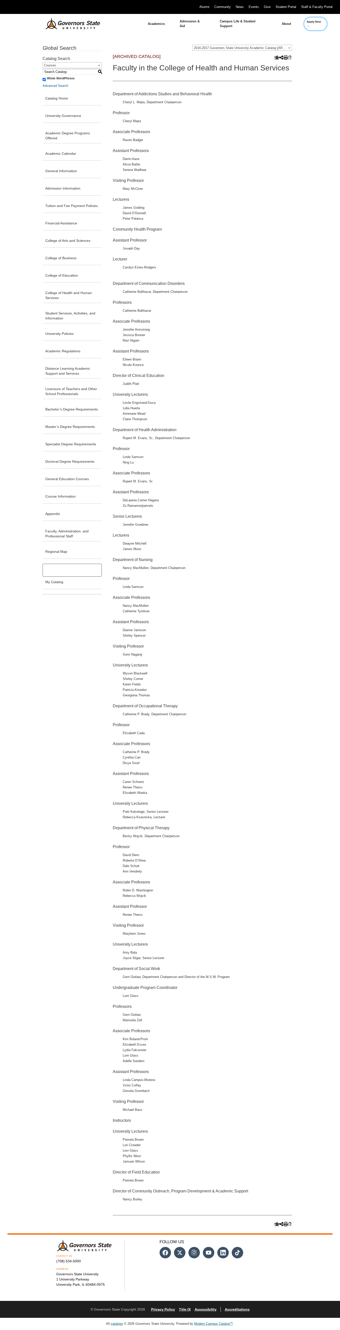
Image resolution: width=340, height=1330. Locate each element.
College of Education (61, 275)
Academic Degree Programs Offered (67, 135)
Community (222, 7)
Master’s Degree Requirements (70, 427)
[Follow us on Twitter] (179, 1252)
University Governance (63, 116)
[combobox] (242, 48)
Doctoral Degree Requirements (69, 461)
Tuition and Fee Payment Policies (71, 206)
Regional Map (56, 552)
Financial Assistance (61, 223)
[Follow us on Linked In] (223, 1252)
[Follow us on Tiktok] (237, 1252)
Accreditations (237, 1309)
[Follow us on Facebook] (165, 1252)
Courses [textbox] (50, 65)
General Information (61, 171)
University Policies (59, 334)
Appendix (52, 514)
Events (254, 7)
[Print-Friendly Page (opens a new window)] (285, 57)
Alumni (204, 7)
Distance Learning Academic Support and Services (67, 370)
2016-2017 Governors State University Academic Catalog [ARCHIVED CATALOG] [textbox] (243, 48)
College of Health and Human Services (68, 295)
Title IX (185, 1309)
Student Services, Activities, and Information (70, 315)
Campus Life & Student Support (237, 23)
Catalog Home (56, 98)
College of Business (60, 258)
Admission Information (62, 188)
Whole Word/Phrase (61, 78)
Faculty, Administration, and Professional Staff (67, 533)
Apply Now (314, 23)
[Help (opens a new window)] (289, 57)
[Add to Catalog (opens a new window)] (276, 57)
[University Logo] (68, 24)
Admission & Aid (190, 23)
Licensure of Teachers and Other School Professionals (71, 391)
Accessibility (206, 1309)
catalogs (117, 1324)
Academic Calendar (60, 153)
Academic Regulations (62, 351)
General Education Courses (67, 479)
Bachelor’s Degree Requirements (71, 409)
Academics (156, 24)
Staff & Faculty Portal (317, 7)
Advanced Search (55, 86)
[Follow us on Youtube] (208, 1252)
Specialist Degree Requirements (70, 444)
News (240, 7)
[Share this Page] (281, 58)
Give (267, 7)
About (286, 24)
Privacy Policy (163, 1309)
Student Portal (286, 7)
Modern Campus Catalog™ (213, 1324)
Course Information (60, 496)
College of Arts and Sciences (67, 241)
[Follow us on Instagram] (194, 1252)
